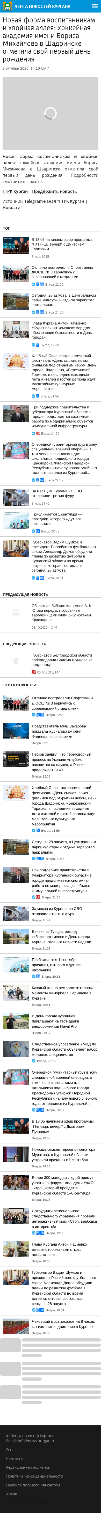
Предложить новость (54, 191)
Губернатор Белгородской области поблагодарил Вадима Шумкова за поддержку (62, 660)
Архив (11, 1493)
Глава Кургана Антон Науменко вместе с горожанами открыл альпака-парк (59, 1249)
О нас (11, 1449)
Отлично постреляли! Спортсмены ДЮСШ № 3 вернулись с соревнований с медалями (62, 272)
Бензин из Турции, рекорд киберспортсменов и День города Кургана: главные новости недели (61, 936)
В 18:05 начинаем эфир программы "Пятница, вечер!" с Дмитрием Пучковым (62, 244)
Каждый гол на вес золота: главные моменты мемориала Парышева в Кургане (63, 993)
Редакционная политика (28, 1467)
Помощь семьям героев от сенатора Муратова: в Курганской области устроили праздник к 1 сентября (63, 1154)
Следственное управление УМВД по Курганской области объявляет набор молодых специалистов (64, 1049)
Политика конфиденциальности (34, 1476)
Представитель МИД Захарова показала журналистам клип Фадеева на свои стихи (59, 731)
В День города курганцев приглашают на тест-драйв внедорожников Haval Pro (55, 1021)
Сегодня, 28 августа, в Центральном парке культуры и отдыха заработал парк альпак (64, 300)
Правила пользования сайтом (33, 1485)
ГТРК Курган (15, 191)
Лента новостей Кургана (28, 1502)
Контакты (14, 1458)
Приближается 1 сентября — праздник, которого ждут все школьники (57, 519)
